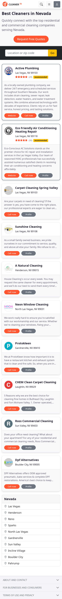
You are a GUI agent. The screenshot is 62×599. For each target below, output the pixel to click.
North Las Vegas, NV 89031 (29, 309)
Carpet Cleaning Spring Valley (36, 188)
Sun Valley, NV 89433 (26, 425)
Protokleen (23, 343)
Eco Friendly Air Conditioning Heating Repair (36, 129)
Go (52, 53)
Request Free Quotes (31, 39)
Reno (10, 519)
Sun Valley (14, 544)
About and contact (15, 580)
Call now (29, 115)
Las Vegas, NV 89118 (26, 136)
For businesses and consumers (22, 587)
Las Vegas (13, 506)
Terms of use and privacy (18, 595)
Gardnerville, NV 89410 (27, 348)
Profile (45, 115)
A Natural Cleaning (28, 265)
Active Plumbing (27, 68)
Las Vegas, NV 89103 (26, 72)
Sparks (11, 525)
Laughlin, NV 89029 (25, 386)
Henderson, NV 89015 (27, 270)
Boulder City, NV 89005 (27, 464)
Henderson (14, 512)
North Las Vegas (17, 531)
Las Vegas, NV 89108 (26, 231)
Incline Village (16, 550)
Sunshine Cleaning (28, 227)
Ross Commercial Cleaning (34, 421)
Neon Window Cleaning (31, 304)
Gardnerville (15, 538)
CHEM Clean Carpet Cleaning (35, 382)
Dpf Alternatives (27, 460)
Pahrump (13, 563)
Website (12, 115)
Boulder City (15, 557)
